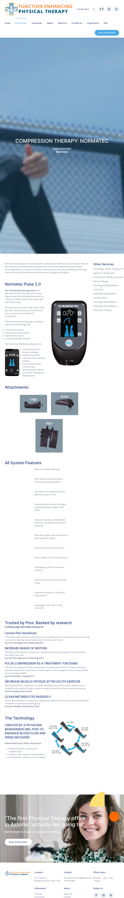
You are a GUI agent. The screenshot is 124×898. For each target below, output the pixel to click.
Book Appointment (18, 842)
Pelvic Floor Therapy (102, 310)
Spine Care (98, 289)
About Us (62, 23)
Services (38, 894)
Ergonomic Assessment (104, 273)
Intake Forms (93, 23)
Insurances (37, 23)
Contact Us (77, 23)
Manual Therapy (100, 281)
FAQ (105, 23)
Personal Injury (100, 297)
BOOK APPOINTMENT (107, 33)
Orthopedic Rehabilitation (105, 306)
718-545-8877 (83, 9)
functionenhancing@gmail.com (78, 878)
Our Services (21, 23)
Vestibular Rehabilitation (104, 293)
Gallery (50, 23)
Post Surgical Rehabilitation (105, 285)
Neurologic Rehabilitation (105, 302)
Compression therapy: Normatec (108, 277)
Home (7, 23)
